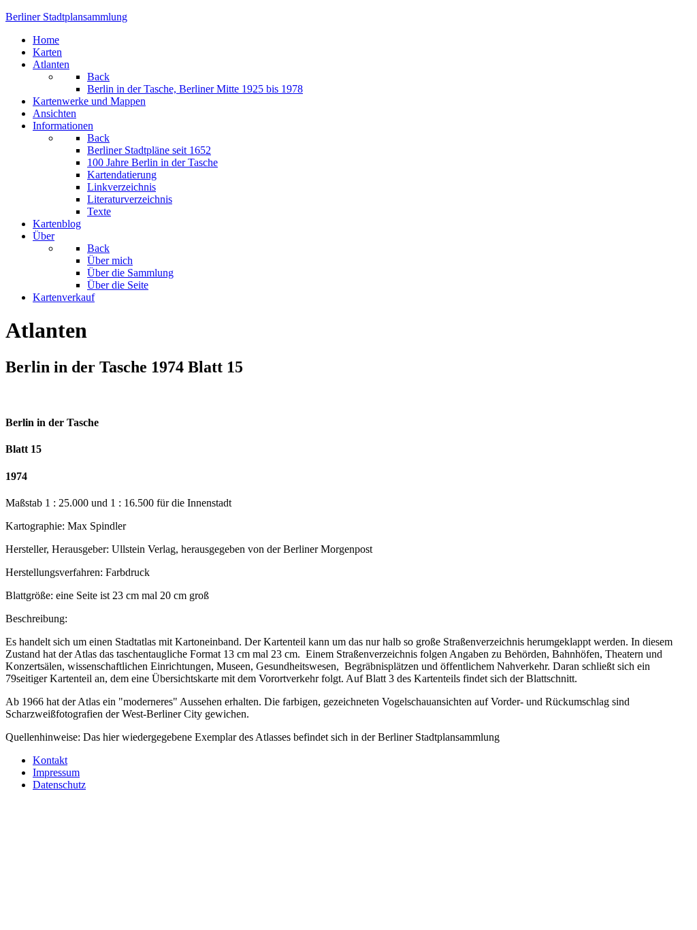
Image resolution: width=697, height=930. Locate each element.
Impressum (56, 772)
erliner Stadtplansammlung (66, 16)
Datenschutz (59, 784)
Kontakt (50, 760)
